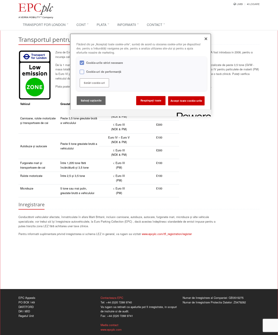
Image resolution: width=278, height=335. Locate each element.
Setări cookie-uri (94, 83)
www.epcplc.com (111, 329)
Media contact (109, 325)
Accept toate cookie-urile (186, 100)
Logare (254, 4)
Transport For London (44, 24)
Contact (154, 24)
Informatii (126, 24)
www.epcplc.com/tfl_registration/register (167, 234)
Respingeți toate (151, 100)
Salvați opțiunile (91, 100)
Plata (101, 24)
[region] (140, 75)
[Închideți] (206, 39)
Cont (81, 24)
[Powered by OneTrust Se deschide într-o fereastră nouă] (192, 113)
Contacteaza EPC (112, 298)
